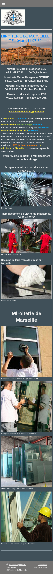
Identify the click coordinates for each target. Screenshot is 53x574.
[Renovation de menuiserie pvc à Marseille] (26, 517)
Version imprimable (17, 564)
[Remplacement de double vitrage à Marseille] (26, 351)
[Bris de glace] (26, 189)
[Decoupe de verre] (26, 282)
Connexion (42, 564)
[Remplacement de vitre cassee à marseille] (26, 406)
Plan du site (11, 567)
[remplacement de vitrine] (26, 236)
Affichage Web (40, 567)
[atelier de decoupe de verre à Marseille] (26, 461)
